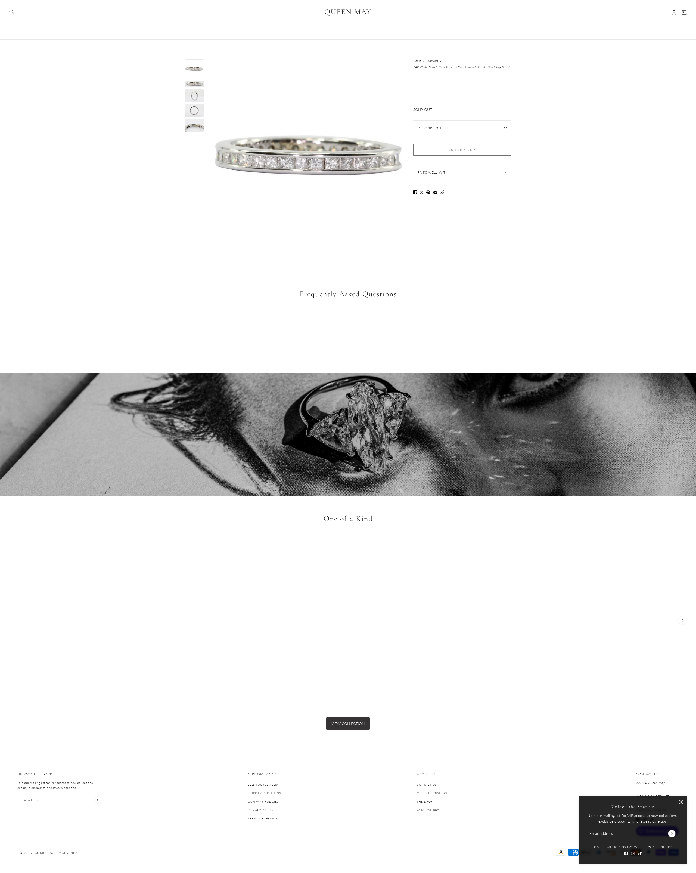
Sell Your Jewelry (263, 784)
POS (20, 853)
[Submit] (671, 833)
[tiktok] (640, 853)
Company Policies (263, 801)
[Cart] (684, 13)
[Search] (12, 12)
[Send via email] (435, 192)
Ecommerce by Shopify (54, 853)
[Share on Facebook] (415, 192)
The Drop (425, 801)
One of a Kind (348, 518)
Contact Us (427, 784)
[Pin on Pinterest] (428, 192)
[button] (442, 192)
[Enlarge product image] (309, 155)
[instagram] (633, 853)
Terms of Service (262, 818)
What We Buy (428, 810)
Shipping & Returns (264, 793)
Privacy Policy (261, 810)
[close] (681, 802)
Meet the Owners (432, 793)
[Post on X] (421, 192)
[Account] (674, 13)
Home (417, 61)
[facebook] (626, 853)
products (432, 61)
